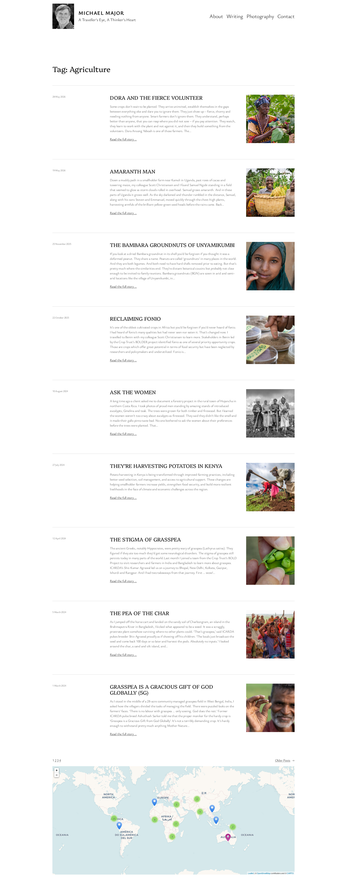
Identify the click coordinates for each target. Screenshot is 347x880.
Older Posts (285, 760)
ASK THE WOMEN (133, 392)
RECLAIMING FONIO (135, 318)
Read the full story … (123, 139)
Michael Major (101, 12)
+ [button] (57, 770)
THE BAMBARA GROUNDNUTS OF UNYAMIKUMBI (172, 245)
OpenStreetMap (263, 873)
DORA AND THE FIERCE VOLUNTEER (156, 97)
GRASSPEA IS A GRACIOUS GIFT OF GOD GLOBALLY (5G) (161, 689)
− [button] (57, 775)
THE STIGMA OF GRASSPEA (145, 539)
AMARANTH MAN (132, 171)
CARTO (290, 873)
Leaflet (250, 873)
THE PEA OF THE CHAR (139, 613)
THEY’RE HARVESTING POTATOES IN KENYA (166, 466)
